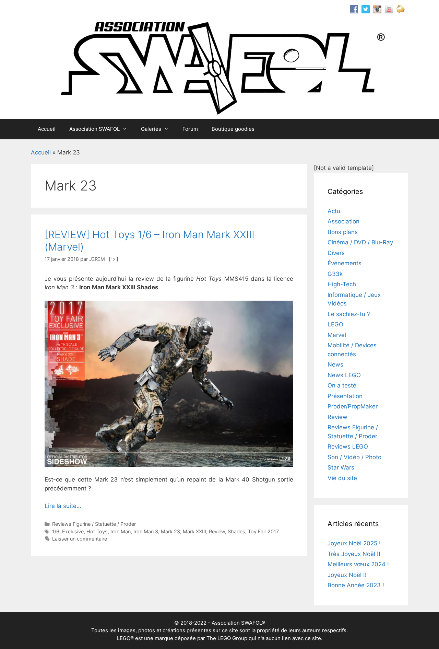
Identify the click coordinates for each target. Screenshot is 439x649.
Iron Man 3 (145, 531)
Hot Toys (97, 531)
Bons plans (343, 232)
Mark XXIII (194, 531)
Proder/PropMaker (353, 406)
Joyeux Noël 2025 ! (354, 543)
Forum (190, 129)
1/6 (55, 531)
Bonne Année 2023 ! (356, 585)
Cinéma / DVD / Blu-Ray (360, 242)
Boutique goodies (233, 129)
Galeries (151, 129)
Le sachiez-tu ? (349, 314)
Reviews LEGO (348, 446)
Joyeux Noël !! (347, 574)
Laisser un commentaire (79, 539)
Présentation (345, 396)
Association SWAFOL (94, 129)
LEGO (335, 324)
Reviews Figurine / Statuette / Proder (94, 524)
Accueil (47, 129)
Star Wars (341, 467)
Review (217, 531)
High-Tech (342, 284)
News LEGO (344, 375)
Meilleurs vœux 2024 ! (358, 564)
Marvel (337, 335)
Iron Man (120, 531)
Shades (236, 531)
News (335, 364)
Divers (336, 253)
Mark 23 (170, 531)
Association (343, 221)
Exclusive (73, 531)
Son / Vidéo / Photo (354, 457)
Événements (344, 263)
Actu (334, 211)
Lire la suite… (63, 505)
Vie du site (342, 478)
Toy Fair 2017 (263, 531)
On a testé (342, 385)
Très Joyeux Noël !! (354, 554)
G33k (335, 273)
